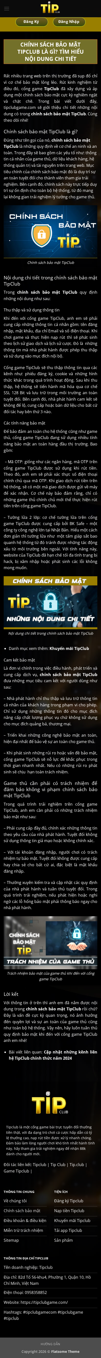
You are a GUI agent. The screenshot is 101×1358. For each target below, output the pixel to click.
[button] (7, 8)
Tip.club (77, 1164)
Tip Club (57, 1164)
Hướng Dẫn (50, 1344)
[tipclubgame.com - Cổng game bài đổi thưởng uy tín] (50, 8)
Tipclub (39, 1164)
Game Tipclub (16, 1171)
